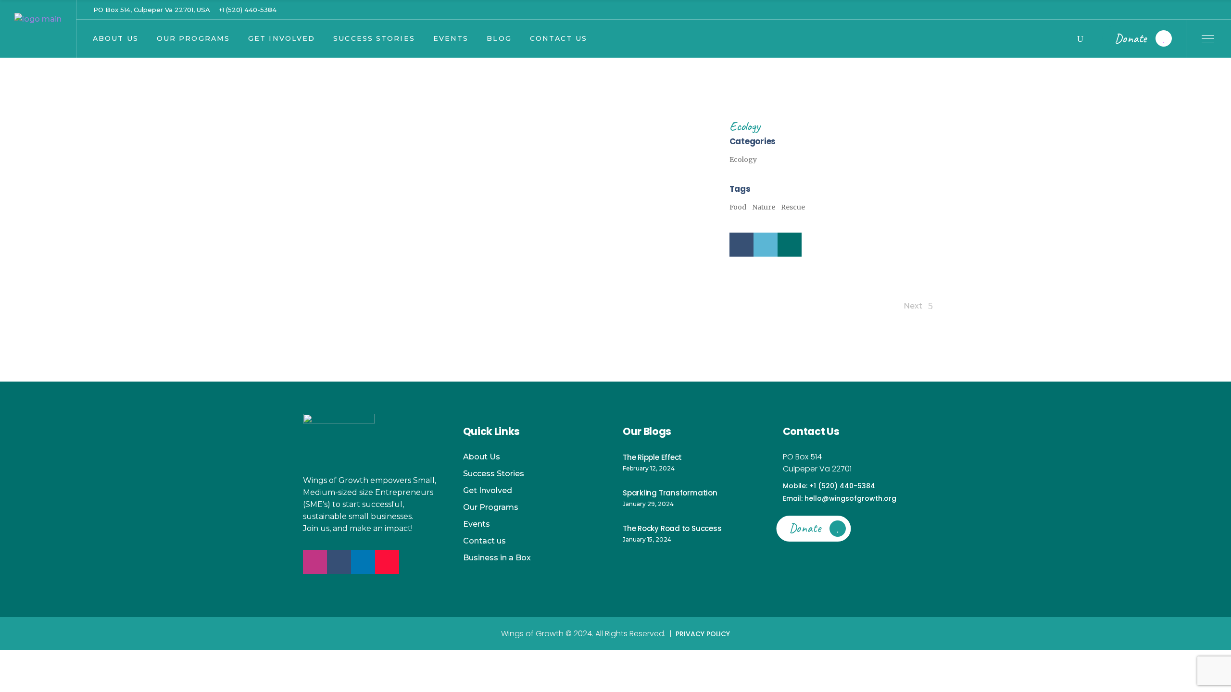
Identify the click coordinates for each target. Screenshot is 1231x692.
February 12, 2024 (649, 468)
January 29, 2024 (648, 503)
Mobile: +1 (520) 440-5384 (829, 486)
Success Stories (493, 473)
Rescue (793, 207)
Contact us (484, 540)
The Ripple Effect (652, 457)
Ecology (744, 126)
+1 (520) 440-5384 (247, 9)
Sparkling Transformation (670, 493)
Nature (763, 207)
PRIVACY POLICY (703, 634)
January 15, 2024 (647, 539)
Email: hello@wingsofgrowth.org (839, 498)
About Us (481, 456)
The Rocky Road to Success (672, 528)
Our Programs (490, 507)
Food (737, 207)
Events (476, 524)
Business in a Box (497, 557)
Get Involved (487, 490)
